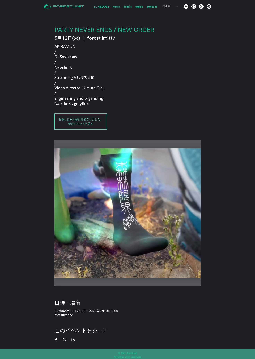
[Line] (209, 6)
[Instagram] (186, 6)
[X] (201, 6)
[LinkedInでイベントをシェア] (73, 339)
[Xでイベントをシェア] (64, 339)
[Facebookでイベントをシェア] (56, 339)
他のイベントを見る (80, 123)
